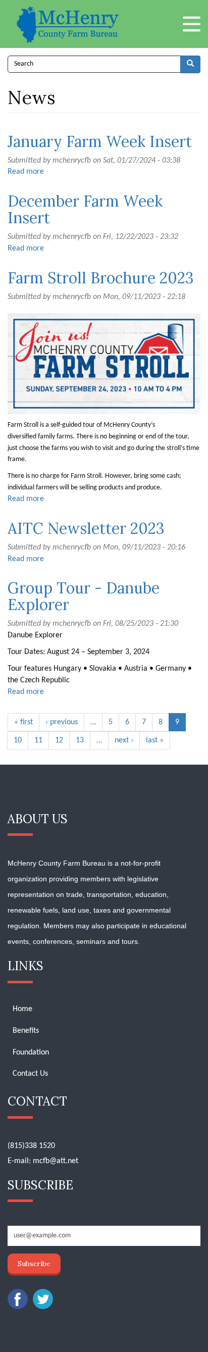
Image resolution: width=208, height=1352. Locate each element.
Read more (26, 172)
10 (18, 740)
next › (124, 740)
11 (38, 740)
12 (59, 740)
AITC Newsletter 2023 (86, 528)
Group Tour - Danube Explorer (84, 596)
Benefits (26, 1031)
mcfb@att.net (55, 1161)
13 (80, 740)
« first (23, 722)
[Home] (69, 24)
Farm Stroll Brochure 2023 (101, 277)
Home (22, 1009)
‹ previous (61, 722)
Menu (191, 24)
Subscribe (34, 1263)
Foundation (31, 1052)
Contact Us (30, 1074)
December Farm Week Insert (85, 209)
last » (155, 740)
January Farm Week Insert (100, 141)
